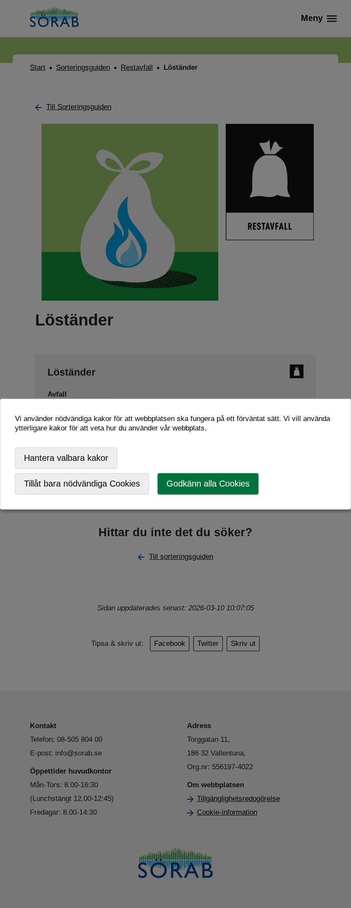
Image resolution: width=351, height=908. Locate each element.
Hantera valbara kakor (66, 458)
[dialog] (175, 454)
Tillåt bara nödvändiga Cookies (82, 483)
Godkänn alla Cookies (208, 483)
